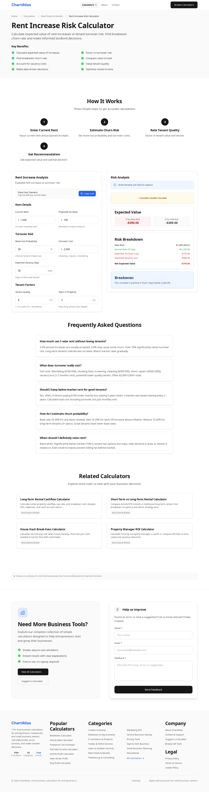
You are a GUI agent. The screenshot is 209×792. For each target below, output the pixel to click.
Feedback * (120, 658)
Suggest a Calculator (32, 681)
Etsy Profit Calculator (60, 763)
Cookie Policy (171, 767)
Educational (133, 753)
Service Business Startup (139, 734)
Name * (118, 628)
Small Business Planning (139, 748)
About (104, 4)
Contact (115, 4)
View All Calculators (31, 671)
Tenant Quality (22, 291)
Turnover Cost (66, 241)
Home (14, 16)
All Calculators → (135, 758)
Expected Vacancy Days (27, 262)
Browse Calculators (184, 4)
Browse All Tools (173, 743)
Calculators (88, 4)
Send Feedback (153, 689)
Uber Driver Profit (59, 758)
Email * (118, 643)
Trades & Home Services (100, 743)
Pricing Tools (133, 739)
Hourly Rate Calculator (61, 740)
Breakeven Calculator (61, 735)
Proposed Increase (68, 211)
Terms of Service (173, 763)
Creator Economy (97, 730)
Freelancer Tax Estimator (62, 744)
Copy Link (89, 193)
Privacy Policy (172, 758)
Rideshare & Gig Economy (101, 734)
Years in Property (67, 291)
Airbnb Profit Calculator (62, 753)
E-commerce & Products (100, 739)
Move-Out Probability (26, 241)
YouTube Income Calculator (64, 749)
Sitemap (136, 780)
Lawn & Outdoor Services (101, 748)
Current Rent (22, 211)
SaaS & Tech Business (138, 743)
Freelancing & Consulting (101, 757)
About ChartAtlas (174, 730)
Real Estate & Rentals (52, 16)
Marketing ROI (134, 730)
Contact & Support (174, 734)
